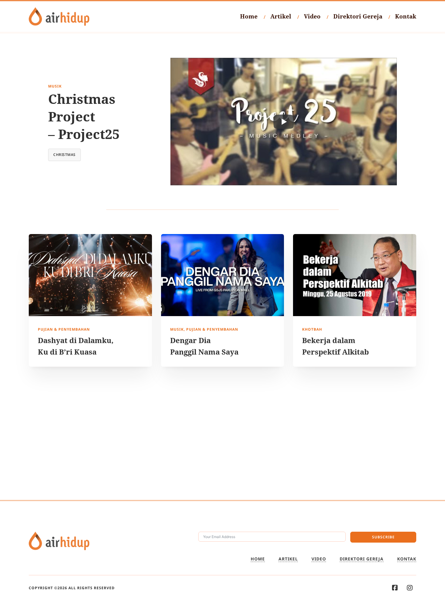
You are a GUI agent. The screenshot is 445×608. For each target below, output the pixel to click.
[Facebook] (394, 587)
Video (312, 16)
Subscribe (383, 537)
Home (249, 16)
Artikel (280, 16)
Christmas (64, 154)
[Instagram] (409, 587)
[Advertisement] (222, 433)
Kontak (405, 16)
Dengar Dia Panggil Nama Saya (204, 346)
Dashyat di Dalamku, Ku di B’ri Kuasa (76, 346)
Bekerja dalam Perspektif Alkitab (335, 346)
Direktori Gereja (357, 16)
